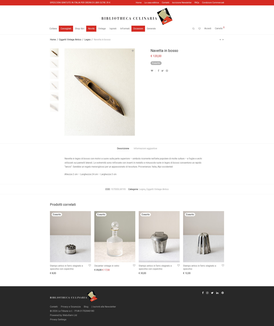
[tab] (123, 148)
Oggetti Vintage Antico (70, 39)
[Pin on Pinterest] (167, 70)
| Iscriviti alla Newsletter (103, 306)
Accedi (207, 28)
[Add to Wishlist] (153, 71)
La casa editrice (151, 3)
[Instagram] (207, 292)
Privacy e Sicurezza (71, 306)
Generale (151, 28)
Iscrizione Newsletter (182, 3)
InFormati (125, 28)
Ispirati (112, 28)
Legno (87, 39)
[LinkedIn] (217, 292)
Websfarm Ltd (70, 315)
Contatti (165, 3)
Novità (91, 28)
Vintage (102, 28)
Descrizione (123, 148)
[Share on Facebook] (158, 70)
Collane (53, 28)
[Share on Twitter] (162, 70)
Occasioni (138, 28)
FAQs (197, 3)
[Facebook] (203, 292)
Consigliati (66, 28)
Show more (54, 273)
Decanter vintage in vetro (106, 265)
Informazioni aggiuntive (145, 148)
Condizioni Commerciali (213, 3)
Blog (86, 306)
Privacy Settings (58, 319)
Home (139, 3)
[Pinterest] (222, 292)
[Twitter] (212, 292)
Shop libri (79, 28)
